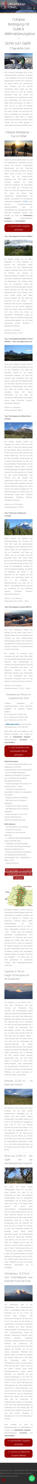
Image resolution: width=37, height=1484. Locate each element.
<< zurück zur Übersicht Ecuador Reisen (18, 1454)
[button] (3, 1480)
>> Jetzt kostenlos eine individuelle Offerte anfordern (18, 751)
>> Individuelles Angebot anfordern (18, 228)
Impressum (33, 1470)
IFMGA (25, 202)
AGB (26, 1470)
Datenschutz (19, 1470)
